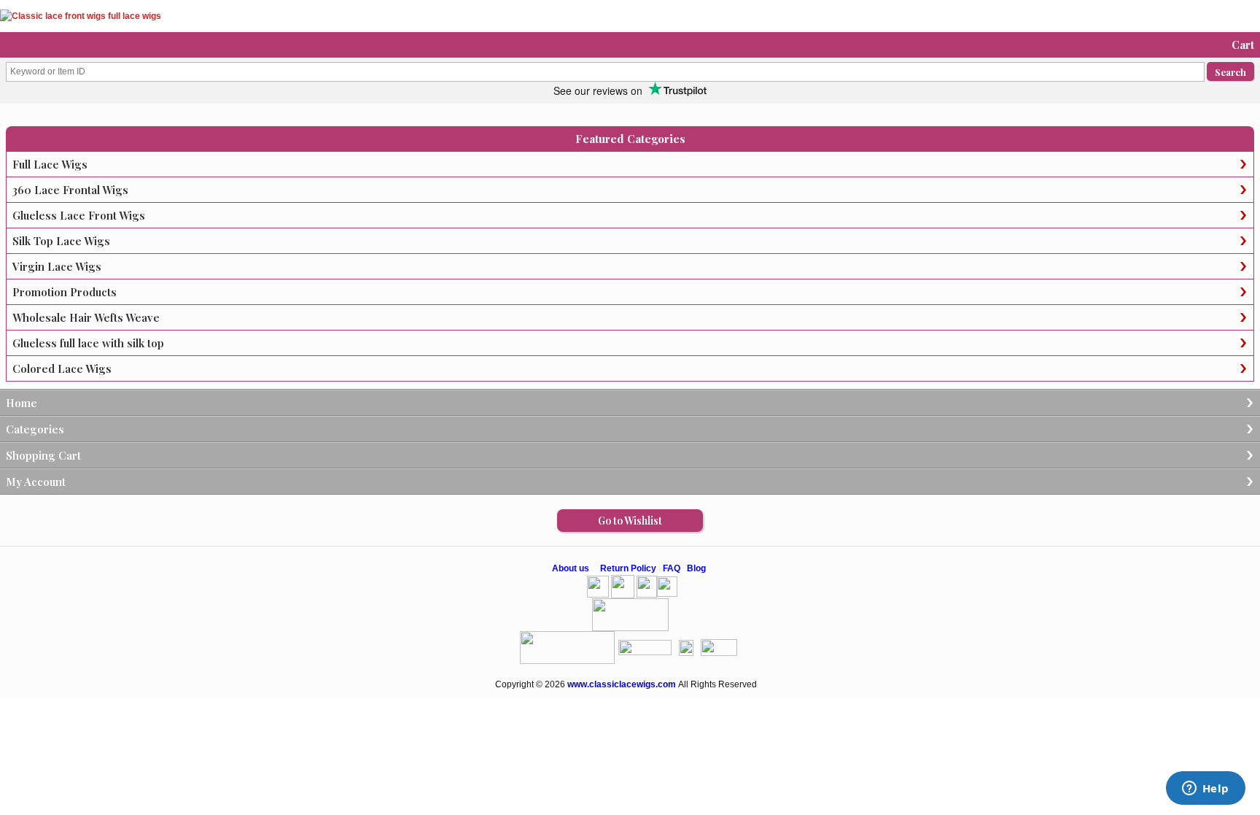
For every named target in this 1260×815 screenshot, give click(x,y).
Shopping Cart (43, 455)
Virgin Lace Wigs (56, 266)
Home (21, 402)
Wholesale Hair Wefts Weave (86, 317)
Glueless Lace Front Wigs (78, 215)
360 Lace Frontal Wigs (70, 189)
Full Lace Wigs (50, 164)
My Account (36, 481)
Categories (35, 429)
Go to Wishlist (630, 521)
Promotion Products (64, 292)
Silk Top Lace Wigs (61, 240)
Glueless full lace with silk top (88, 343)
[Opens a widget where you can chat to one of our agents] (1205, 789)
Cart (1243, 44)
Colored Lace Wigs (62, 368)
